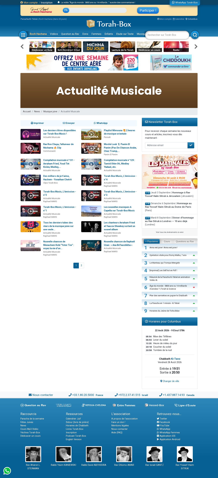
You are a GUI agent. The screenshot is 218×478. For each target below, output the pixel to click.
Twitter (163, 418)
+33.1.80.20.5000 (83, 395)
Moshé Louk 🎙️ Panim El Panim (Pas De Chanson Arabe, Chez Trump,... (120, 147)
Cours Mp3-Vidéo (29, 429)
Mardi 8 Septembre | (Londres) (169, 221)
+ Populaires (151, 241)
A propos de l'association (124, 418)
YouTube (164, 425)
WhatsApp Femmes (169, 432)
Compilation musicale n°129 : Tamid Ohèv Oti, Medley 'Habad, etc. (119, 163)
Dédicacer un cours (30, 436)
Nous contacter (42, 395)
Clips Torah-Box (50, 183)
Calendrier (179, 19)
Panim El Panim (111, 154)
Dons (85, 33)
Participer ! (148, 10)
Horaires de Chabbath (77, 425)
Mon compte (30, 2)
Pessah (107, 137)
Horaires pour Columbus (164, 321)
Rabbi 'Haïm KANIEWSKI (63, 465)
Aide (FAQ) (116, 432)
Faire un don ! (118, 422)
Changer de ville (170, 381)
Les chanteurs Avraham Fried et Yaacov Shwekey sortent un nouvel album (119, 226)
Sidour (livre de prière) (77, 422)
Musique (142, 33)
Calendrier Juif (73, 418)
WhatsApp (164, 429)
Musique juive (50, 111)
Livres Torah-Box (74, 429)
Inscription (47, 2)
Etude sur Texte (125, 33)
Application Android (169, 439)
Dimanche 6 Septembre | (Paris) (168, 207)
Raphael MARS (110, 186)
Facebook (164, 422)
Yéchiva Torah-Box (30, 432)
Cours (167, 241)
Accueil (27, 111)
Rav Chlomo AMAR (124, 465)
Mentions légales (120, 425)
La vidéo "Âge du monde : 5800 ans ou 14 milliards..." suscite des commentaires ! (98, 2)
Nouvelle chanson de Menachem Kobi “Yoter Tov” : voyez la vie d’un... (58, 245)
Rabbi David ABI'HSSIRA (93, 465)
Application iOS (167, 436)
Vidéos (54, 33)
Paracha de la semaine (32, 418)
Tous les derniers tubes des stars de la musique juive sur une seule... (58, 226)
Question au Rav (70, 33)
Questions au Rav (185, 241)
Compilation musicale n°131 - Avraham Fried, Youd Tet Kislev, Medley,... (59, 163)
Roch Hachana (38, 33)
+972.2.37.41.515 (129, 395)
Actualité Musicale (51, 137)
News (37, 111)
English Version (74, 439)
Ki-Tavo (175, 358)
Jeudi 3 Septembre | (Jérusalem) (169, 194)
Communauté (49, 151)
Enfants (109, 33)
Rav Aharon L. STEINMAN (33, 467)
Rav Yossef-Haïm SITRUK (185, 467)
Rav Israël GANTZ (154, 465)
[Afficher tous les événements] (59, 2)
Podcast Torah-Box (76, 436)
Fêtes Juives (26, 422)
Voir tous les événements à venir (170, 232)
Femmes (96, 33)
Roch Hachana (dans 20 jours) (53, 19)
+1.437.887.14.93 (174, 395)
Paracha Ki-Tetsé (29, 19)
